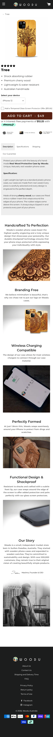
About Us (26, 666)
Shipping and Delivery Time (26, 674)
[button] (8, 65)
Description (8, 146)
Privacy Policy (26, 685)
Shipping (36, 146)
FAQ (27, 679)
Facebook (27, 701)
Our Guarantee (9, 154)
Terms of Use (26, 694)
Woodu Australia (30, 711)
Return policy (27, 690)
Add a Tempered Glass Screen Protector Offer (28, 108)
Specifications (23, 146)
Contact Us (26, 670)
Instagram (28, 705)
